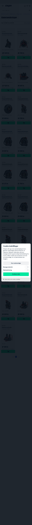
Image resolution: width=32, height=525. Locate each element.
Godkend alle (16, 274)
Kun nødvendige (16, 263)
